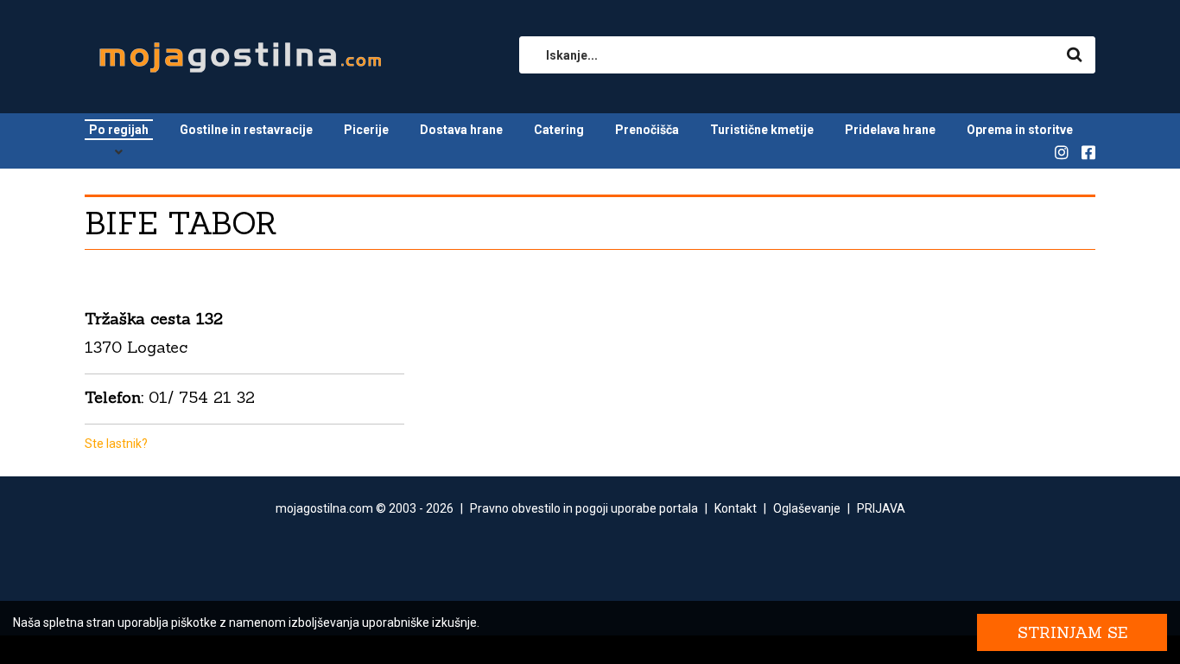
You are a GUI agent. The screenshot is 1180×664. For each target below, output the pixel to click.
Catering (559, 130)
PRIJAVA (881, 508)
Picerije (366, 130)
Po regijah (119, 130)
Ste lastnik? (116, 443)
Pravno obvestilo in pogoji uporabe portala (584, 508)
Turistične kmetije (762, 130)
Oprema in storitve (1020, 130)
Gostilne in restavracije (246, 130)
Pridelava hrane (890, 130)
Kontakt (735, 508)
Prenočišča (647, 130)
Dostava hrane (461, 130)
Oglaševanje (807, 508)
